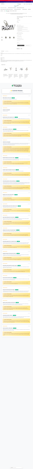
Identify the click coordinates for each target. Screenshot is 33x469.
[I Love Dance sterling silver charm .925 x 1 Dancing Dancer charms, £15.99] (21, 69)
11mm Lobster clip (20, 28)
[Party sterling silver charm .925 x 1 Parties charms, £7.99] (6, 69)
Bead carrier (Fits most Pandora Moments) (22, 29)
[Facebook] (17, 48)
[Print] (19, 48)
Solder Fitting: (19, 32)
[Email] (18, 48)
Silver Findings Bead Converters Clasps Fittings (7, 9)
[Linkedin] (21, 48)
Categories (29, 9)
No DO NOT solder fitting (20, 33)
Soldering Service (24, 9)
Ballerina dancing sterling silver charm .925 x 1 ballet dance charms (11, 76)
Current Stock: (18, 40)
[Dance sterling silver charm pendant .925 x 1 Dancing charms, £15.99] (16, 69)
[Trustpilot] (7, 11)
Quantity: (18, 42)
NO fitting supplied (20, 30)
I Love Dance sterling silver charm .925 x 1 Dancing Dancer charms (21, 76)
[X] (20, 48)
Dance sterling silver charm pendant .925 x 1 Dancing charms (16, 75)
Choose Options (5, 71)
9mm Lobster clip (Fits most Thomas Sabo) (22, 27)
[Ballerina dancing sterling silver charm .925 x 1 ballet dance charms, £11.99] (11, 69)
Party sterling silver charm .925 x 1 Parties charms (5, 75)
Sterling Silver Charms (3, 7)
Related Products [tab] (3, 64)
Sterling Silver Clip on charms (12, 7)
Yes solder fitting (19, 34)
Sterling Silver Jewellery (17, 9)
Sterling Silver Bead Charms (20, 7)
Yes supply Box (19, 36)
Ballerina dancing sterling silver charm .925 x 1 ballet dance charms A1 (26, 76)
